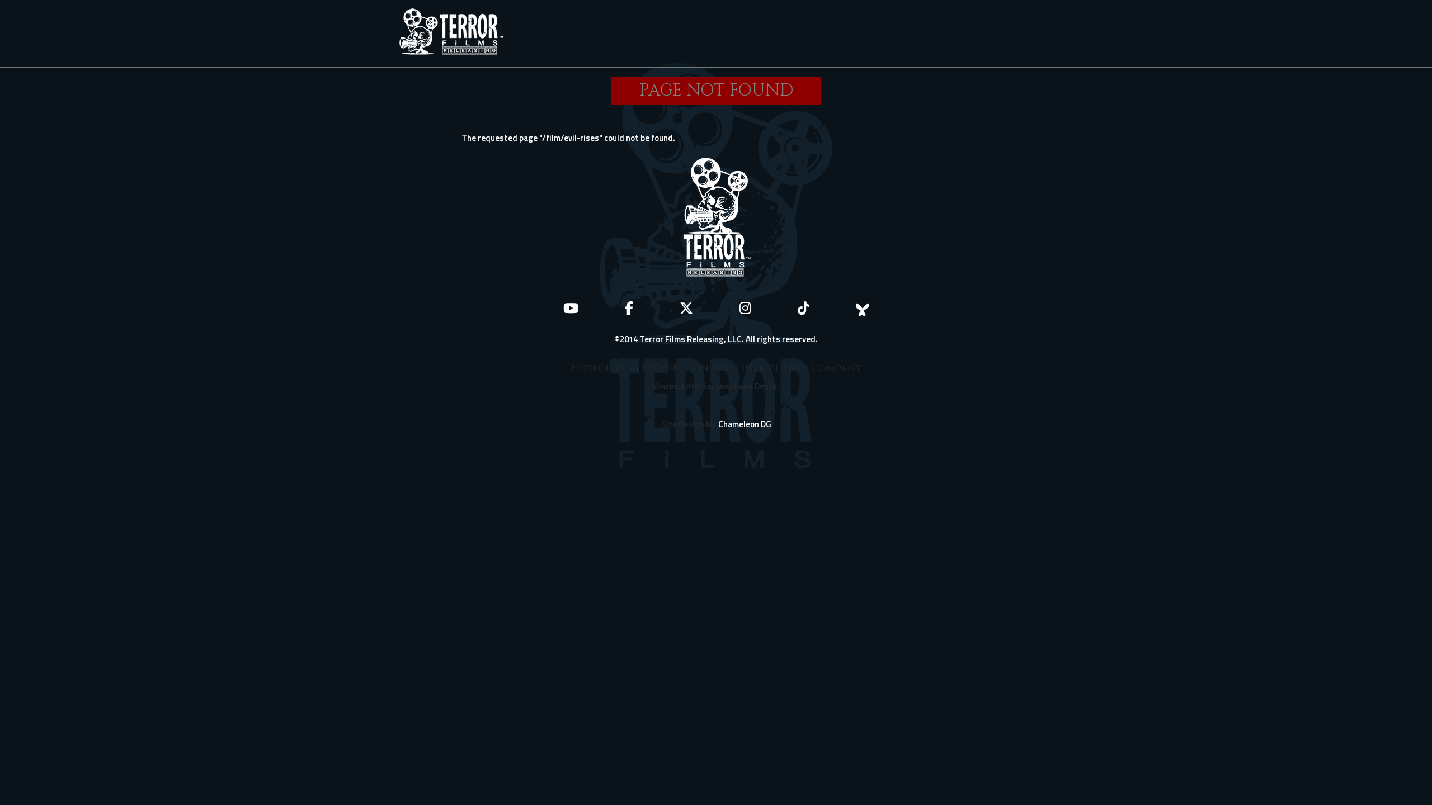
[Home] (455, 33)
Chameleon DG (744, 424)
